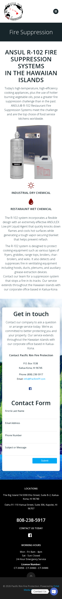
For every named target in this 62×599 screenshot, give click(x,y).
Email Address (12, 423)
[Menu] (55, 11)
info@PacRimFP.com (34, 378)
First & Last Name (14, 411)
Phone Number (13, 435)
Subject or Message (15, 447)
